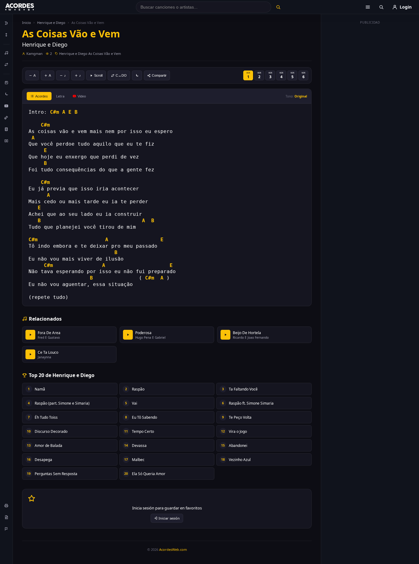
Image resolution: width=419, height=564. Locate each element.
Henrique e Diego (51, 22)
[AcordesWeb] (27, 7)
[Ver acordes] (6, 129)
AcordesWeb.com (173, 549)
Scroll (98, 75)
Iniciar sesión (169, 518)
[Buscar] (278, 7)
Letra (60, 96)
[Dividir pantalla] (6, 140)
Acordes (41, 96)
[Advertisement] (370, 119)
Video (82, 96)
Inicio (26, 22)
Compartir (159, 75)
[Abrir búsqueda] (381, 7)
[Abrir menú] (368, 7)
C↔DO (121, 75)
